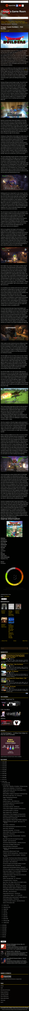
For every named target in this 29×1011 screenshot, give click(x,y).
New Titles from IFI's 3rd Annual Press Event (13, 839)
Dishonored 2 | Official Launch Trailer (11, 851)
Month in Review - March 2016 (3, 626)
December (5, 782)
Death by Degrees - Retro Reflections (11, 801)
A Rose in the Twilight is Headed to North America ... (14, 808)
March (4, 918)
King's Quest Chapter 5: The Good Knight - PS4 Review (15, 871)
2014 (3, 927)
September (5, 907)
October (5, 905)
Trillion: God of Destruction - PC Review (12, 873)
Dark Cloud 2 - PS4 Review (9, 824)
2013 (3, 929)
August (4, 909)
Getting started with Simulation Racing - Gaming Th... (14, 867)
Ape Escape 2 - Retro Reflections (10, 861)
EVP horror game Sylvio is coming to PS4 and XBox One (15, 869)
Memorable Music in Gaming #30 (10, 846)
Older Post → (25, 640)
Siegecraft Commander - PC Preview (11, 830)
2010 (3, 934)
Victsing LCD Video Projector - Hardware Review (14, 900)
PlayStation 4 (9, 22)
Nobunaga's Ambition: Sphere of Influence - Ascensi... (15, 887)
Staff (2, 988)
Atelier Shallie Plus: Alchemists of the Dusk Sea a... (14, 832)
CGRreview (7, 21)
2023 (3, 767)
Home (2, 21)
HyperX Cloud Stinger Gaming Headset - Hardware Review (14, 836)
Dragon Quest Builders (20, 21)
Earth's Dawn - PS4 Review (9, 834)
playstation (3, 22)
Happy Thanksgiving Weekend (10, 797)
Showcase (3, 1000)
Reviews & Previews (5, 990)
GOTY (2, 1002)
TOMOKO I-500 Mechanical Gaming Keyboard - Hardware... (13, 849)
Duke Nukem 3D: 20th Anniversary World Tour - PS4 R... (15, 860)
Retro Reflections (4, 996)
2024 (3, 765)
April (4, 916)
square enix (24, 22)
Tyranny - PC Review (7, 799)
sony (20, 22)
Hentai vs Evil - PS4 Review (13, 951)
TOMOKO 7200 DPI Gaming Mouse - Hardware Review (15, 853)
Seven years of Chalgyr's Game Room (11, 844)
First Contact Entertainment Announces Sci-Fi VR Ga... (15, 826)
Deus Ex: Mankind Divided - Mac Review (12, 865)
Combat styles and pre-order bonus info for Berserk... (15, 874)
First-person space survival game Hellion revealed (14, 863)
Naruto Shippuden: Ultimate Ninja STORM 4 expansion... (15, 819)
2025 (3, 764)
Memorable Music (5, 998)
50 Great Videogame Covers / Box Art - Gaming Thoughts (16, 945)
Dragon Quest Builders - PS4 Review (12, 28)
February (5, 920)
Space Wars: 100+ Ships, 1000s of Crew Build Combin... (15, 882)
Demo (25, 69)
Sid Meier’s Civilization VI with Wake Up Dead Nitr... (14, 816)
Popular (3, 941)
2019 (3, 775)
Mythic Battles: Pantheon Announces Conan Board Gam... (15, 793)
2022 (3, 769)
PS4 (14, 22)
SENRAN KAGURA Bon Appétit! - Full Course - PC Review (14, 822)
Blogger (26, 1007)
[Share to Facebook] (6, 599)
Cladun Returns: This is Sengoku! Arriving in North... (14, 814)
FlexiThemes (8, 1009)
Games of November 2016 (8, 902)
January (5, 922)
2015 (3, 925)
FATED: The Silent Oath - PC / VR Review (12, 878)
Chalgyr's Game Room (13, 1007)
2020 (3, 773)
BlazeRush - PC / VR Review (9, 876)
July (4, 911)
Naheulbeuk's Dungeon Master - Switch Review (16, 959)
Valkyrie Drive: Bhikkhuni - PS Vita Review (12, 788)
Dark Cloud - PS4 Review (8, 828)
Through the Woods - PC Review (10, 880)
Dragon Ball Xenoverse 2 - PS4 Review (11, 893)
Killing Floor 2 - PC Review (9, 791)
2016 (3, 781)
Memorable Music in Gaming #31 (10, 817)
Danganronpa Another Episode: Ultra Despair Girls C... (15, 790)
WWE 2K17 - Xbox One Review (10, 891)
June (4, 913)
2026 (3, 762)
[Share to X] (4, 599)
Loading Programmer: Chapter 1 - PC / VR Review (12, 895)
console (12, 21)
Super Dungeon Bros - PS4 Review (10, 812)
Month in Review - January (3, 612)
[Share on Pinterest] (7, 596)
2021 (3, 771)
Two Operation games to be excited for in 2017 (13, 803)
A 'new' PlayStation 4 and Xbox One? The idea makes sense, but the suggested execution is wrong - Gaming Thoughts (11, 631)
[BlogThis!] (3, 599)
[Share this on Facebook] (4, 596)
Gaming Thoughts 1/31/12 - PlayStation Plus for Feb (11, 613)
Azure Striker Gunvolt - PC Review (10, 810)
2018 (3, 777)
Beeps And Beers (4, 992)
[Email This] (2, 599)
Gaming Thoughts (5, 994)
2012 (3, 931)
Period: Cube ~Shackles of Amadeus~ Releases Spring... (15, 786)
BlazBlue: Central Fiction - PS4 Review (11, 884)
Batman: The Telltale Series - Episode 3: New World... (15, 886)
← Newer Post (4, 640)
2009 (3, 936)
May (4, 914)
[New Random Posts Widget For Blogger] (26, 693)
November (5, 784)
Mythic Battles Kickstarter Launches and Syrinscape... (15, 889)
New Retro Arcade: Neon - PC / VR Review (12, 795)
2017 (3, 779)
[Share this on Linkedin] (8, 596)
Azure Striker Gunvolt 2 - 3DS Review (11, 806)
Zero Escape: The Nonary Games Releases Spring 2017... (15, 858)
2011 (3, 933)
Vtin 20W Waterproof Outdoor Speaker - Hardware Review (14, 855)
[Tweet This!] (5, 596)
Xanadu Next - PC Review (8, 804)
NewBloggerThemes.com (22, 1009)
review (17, 22)
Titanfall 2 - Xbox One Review (9, 840)
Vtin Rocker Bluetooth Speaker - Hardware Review (14, 842)
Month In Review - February (17, 612)
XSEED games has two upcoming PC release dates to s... (15, 897)
